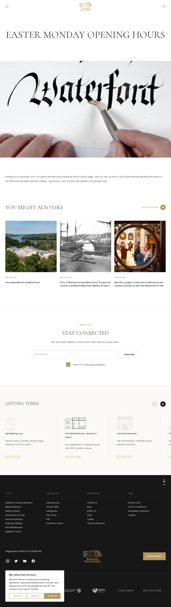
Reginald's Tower (13, 532)
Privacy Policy (134, 503)
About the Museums (96, 523)
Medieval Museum (13, 507)
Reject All (35, 596)
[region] (34, 586)
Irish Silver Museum (14, 519)
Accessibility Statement (138, 511)
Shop (89, 515)
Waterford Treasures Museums (19, 503)
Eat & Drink (51, 515)
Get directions (13, 456)
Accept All (52, 596)
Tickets (90, 519)
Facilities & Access (54, 523)
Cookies (131, 515)
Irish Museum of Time (15, 515)
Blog (89, 507)
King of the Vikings (13, 523)
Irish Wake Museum (14, 527)
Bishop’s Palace (12, 511)
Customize (17, 596)
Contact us (92, 503)
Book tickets (154, 556)
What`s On (91, 511)
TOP (164, 485)
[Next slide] (163, 404)
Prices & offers (52, 507)
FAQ (48, 519)
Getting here (51, 511)
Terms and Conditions (95, 365)
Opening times (52, 503)
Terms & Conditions (137, 507)
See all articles (150, 207)
